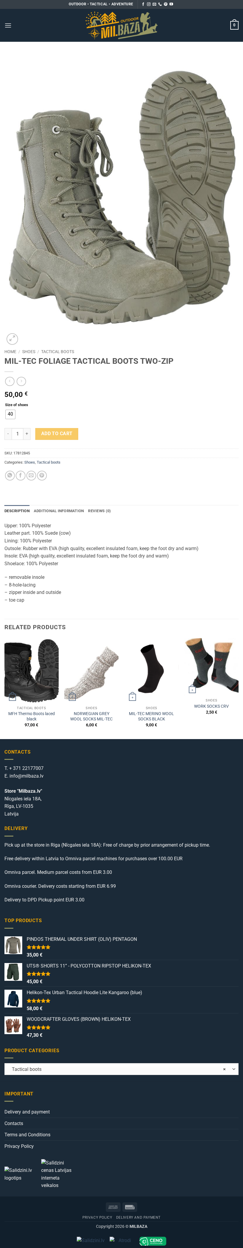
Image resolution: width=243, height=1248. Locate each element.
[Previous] (4, 687)
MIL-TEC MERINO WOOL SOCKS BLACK (151, 716)
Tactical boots (57, 351)
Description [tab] (17, 511)
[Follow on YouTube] (171, 4)
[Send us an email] (154, 4)
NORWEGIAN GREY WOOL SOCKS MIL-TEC (91, 716)
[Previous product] (21, 381)
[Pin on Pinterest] (42, 475)
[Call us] (160, 4)
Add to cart (57, 433)
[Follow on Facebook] (143, 4)
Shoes (28, 351)
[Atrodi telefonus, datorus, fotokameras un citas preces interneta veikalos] (122, 1241)
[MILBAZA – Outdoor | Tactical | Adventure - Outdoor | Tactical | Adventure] (121, 25)
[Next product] (9, 381)
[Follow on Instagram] (149, 4)
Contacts (13, 1123)
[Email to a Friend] (31, 475)
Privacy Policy (19, 1146)
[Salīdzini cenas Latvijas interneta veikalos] (59, 1174)
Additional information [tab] (59, 511)
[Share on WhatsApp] (10, 475)
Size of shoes (16, 405)
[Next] (238, 687)
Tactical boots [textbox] (117, 1069)
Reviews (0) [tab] (99, 511)
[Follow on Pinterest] (165, 4)
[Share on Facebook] (20, 475)
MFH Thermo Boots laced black (31, 716)
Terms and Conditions (27, 1135)
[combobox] (121, 1069)
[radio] (10, 414)
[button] (8, 25)
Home (10, 351)
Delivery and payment (27, 1112)
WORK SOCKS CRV (211, 706)
